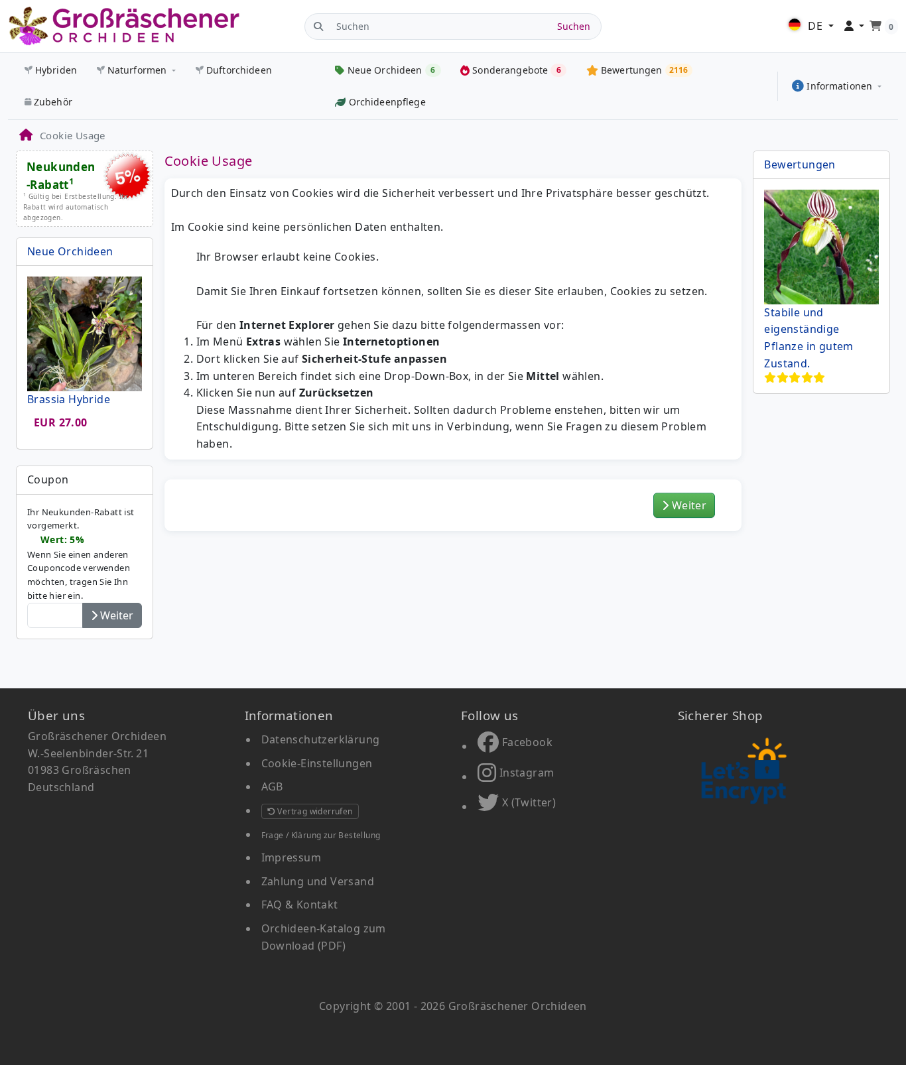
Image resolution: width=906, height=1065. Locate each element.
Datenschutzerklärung (320, 739)
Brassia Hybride (68, 399)
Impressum (291, 857)
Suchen (573, 26)
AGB (272, 786)
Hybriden (56, 70)
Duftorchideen (239, 70)
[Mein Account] (854, 26)
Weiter (688, 505)
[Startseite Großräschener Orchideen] (124, 26)
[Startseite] (25, 135)
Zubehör (53, 101)
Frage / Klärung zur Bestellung (321, 835)
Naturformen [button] (137, 70)
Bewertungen (799, 164)
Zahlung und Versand (318, 881)
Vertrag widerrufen (314, 811)
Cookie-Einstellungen (317, 763)
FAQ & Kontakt (299, 904)
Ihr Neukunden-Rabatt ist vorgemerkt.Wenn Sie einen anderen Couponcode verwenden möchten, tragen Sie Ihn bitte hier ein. (81, 553)
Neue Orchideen (70, 251)
